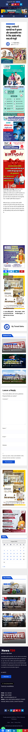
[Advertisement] (14, 229)
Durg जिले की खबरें (13, 600)
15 (20, 553)
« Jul (4, 566)
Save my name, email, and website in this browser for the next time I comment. (13, 456)
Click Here (6, 676)
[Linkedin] (16, 271)
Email (4, 436)
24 (4, 559)
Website (5, 445)
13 (14, 553)
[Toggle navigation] (13, 16)
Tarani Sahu (16, 42)
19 (10, 556)
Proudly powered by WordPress (9, 717)
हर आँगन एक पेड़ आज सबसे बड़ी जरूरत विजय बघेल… (14, 726)
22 (20, 556)
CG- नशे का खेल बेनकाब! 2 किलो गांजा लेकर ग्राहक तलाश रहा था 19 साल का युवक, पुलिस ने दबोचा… (14, 604)
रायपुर (14, 375)
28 (17, 559)
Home (8, 722)
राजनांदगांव (11, 616)
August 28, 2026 (9, 590)
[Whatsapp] (5, 274)
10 (4, 553)
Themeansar (13, 719)
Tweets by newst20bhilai (7, 686)
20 (14, 556)
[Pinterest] (21, 271)
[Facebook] (5, 271)
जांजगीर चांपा (15, 632)
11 (7, 553)
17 (4, 556)
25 (7, 559)
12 (10, 553)
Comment (5, 399)
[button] (3, 729)
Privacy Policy (18, 722)
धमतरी (14, 359)
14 (17, 553)
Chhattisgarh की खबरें (8, 359)
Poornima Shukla (17, 350)
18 (7, 556)
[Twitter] (11, 271)
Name (4, 428)
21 (17, 556)
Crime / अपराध (6, 600)
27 (14, 559)
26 (10, 559)
